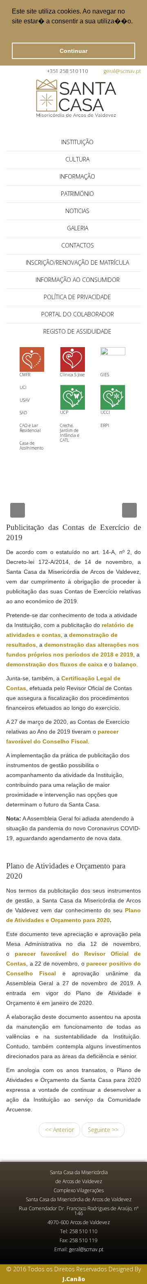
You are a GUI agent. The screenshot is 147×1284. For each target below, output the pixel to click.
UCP (64, 412)
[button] (13, 32)
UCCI (105, 412)
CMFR (25, 374)
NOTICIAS (77, 211)
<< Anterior (59, 1130)
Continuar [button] (73, 51)
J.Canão (73, 1279)
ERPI (104, 425)
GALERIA (77, 228)
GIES (104, 374)
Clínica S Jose (72, 374)
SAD (23, 413)
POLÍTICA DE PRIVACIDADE (77, 297)
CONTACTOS (77, 245)
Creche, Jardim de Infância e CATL (69, 433)
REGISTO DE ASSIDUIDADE (77, 331)
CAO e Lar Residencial (30, 428)
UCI (23, 387)
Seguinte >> (103, 1130)
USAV (25, 400)
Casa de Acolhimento (31, 445)
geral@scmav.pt (122, 71)
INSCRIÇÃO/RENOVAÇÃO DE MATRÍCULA (77, 262)
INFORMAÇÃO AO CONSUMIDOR (78, 280)
